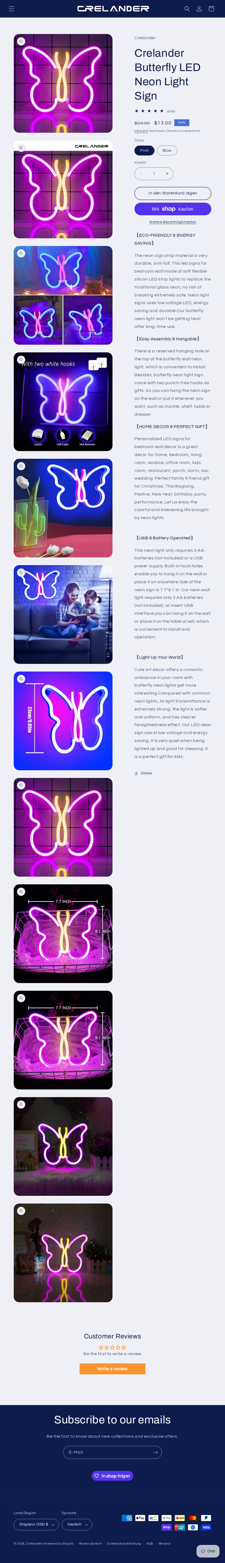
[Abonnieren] (156, 1452)
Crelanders (34, 1543)
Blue (167, 150)
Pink (144, 150)
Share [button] (146, 773)
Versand (141, 131)
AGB (150, 1543)
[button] (11, 9)
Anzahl (140, 163)
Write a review (112, 1369)
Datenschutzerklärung (124, 1543)
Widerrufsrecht (90, 1543)
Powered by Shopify (59, 1543)
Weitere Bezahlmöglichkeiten (172, 222)
